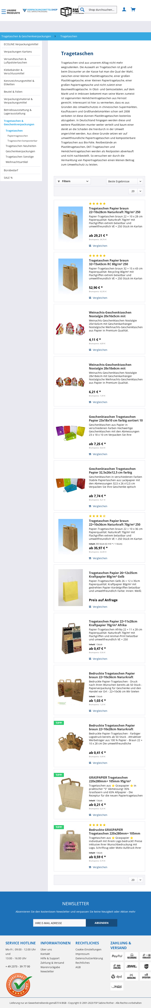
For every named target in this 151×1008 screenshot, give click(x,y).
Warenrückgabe (50, 967)
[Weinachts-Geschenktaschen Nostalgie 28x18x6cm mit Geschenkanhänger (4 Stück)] (70, 381)
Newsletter (47, 971)
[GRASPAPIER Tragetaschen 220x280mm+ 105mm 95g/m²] (70, 794)
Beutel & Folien (13, 91)
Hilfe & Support (50, 958)
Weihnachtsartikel (17, 162)
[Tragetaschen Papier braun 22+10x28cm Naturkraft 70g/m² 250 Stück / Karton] (70, 225)
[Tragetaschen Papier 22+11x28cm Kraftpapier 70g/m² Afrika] (70, 638)
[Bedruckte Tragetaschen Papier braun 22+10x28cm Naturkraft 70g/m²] (70, 742)
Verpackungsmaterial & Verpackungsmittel (18, 100)
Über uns (46, 949)
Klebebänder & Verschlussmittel (14, 71)
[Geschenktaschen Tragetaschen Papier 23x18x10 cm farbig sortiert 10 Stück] (70, 433)
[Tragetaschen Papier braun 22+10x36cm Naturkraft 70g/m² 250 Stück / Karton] (70, 537)
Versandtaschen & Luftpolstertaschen (15, 60)
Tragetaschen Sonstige (20, 156)
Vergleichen (99, 245)
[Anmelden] (124, 9)
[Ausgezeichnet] (22, 984)
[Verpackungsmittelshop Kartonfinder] (72, 12)
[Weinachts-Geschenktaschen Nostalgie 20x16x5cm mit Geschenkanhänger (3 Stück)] (70, 329)
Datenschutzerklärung (89, 958)
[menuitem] (99, 9)
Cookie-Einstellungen (88, 949)
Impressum (82, 954)
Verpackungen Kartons (18, 51)
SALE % (8, 177)
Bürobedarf (11, 170)
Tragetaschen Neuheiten (21, 146)
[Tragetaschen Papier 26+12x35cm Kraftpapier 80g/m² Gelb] (70, 587)
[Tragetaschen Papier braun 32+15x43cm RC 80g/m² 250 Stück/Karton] (70, 277)
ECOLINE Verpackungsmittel (21, 44)
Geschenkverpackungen (20, 151)
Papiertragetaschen (18, 135)
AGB (78, 967)
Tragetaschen (14, 130)
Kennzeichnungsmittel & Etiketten (19, 82)
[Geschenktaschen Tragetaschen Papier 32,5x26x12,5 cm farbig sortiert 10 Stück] (70, 485)
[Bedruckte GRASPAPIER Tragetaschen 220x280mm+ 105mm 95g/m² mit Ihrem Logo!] (70, 846)
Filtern (65, 181)
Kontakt (45, 954)
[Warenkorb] (133, 9)
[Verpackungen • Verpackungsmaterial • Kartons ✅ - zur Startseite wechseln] (39, 10)
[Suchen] (82, 9)
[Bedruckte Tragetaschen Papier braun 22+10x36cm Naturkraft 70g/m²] (70, 690)
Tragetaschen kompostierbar (22, 140)
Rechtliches (83, 962)
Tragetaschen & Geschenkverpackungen (19, 122)
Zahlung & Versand (52, 962)
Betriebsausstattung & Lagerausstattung (17, 111)
